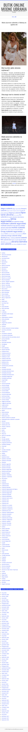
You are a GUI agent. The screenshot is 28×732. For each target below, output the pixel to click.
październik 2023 (6, 648)
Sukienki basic (5, 483)
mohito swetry (4, 229)
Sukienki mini (5, 503)
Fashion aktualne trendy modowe (10, 328)
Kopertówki (4, 380)
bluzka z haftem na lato (14, 79)
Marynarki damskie (6, 408)
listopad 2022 (5, 666)
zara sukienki (6, 244)
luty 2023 (4, 661)
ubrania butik (8, 242)
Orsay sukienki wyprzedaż (11, 231)
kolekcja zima (5, 362)
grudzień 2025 (5, 601)
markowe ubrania (6, 225)
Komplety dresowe (6, 373)
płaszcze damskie (6, 435)
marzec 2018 (5, 712)
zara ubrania (14, 244)
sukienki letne (18, 163)
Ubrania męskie (6, 568)
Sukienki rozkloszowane (8, 512)
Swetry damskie (6, 528)
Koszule (4, 381)
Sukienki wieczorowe (7, 517)
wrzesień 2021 (5, 691)
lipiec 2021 (4, 695)
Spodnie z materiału (7, 476)
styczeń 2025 (5, 621)
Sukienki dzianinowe (7, 491)
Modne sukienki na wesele (8, 417)
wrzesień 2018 (5, 702)
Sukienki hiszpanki (6, 494)
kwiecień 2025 (5, 616)
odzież (21, 229)
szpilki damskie (5, 544)
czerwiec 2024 (5, 634)
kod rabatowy (5, 347)
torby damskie (5, 553)
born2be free (5, 303)
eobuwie (4, 324)
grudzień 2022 (5, 664)
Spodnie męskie (6, 473)
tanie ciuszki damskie (17, 239)
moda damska (16, 225)
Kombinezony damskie (7, 365)
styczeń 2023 (5, 662)
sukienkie (18, 238)
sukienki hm (10, 163)
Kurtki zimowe (5, 399)
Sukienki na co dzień (7, 505)
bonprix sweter (10, 210)
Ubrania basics (5, 564)
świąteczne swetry (21, 244)
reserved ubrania (18, 233)
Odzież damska (5, 423)
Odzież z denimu (6, 426)
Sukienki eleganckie (7, 492)
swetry (3, 526)
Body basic (4, 301)
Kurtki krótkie (5, 390)
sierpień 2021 (5, 693)
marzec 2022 (5, 680)
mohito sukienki (6, 160)
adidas (3, 253)
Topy (3, 552)
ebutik (14, 183)
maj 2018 (4, 709)
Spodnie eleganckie (7, 469)
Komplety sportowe (6, 378)
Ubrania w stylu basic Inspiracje (10, 569)
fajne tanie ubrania (13, 213)
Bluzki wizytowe (6, 279)
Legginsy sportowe (6, 403)
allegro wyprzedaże (16, 208)
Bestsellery (4, 262)
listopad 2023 (5, 646)
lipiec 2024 (4, 632)
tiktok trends (5, 550)
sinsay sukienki (12, 236)
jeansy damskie (6, 339)
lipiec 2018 (4, 705)
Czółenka (4, 312)
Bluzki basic (5, 271)
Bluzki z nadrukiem (6, 287)
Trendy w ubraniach (7, 562)
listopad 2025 (5, 603)
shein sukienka (13, 161)
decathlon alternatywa (7, 313)
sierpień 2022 (5, 671)
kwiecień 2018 (5, 711)
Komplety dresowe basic (8, 374)
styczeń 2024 (5, 643)
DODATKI (4, 315)
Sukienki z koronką (6, 523)
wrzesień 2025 (5, 607)
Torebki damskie (6, 555)
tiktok (3, 548)
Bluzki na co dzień (6, 278)
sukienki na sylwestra (7, 509)
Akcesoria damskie (6, 254)
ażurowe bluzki (5, 258)
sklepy (3, 453)
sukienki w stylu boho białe (9, 81)
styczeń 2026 (5, 600)
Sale (3, 448)
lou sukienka (15, 221)
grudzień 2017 (5, 716)
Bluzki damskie (5, 272)
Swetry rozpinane (6, 535)
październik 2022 (6, 668)
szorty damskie (5, 539)
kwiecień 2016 (5, 720)
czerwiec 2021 (5, 696)
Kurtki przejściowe (6, 394)
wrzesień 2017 (5, 718)
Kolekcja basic (5, 351)
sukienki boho (7, 141)
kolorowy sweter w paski (5, 219)
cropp (3, 310)
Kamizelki (4, 340)
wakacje (4, 573)
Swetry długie (5, 530)
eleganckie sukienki (7, 322)
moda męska (5, 414)
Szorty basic (5, 537)
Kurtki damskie (5, 387)
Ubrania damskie (6, 566)
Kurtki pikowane (6, 392)
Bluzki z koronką (6, 285)
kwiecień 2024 (5, 637)
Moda (5, 73)
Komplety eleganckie (7, 376)
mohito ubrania (11, 229)
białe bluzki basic (14, 78)
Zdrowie (4, 582)
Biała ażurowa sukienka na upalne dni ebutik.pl (13, 148)
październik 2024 (6, 627)
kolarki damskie (6, 349)
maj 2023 (4, 655)
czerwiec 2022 (5, 675)
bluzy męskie (5, 294)
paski (3, 430)
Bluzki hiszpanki (6, 274)
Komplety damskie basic (8, 371)
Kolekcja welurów (6, 358)
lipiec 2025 (4, 610)
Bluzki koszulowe (6, 276)
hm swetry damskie (12, 217)
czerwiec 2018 (5, 707)
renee (6, 234)
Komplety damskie (6, 369)
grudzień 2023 (5, 644)
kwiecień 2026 (5, 594)
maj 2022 (4, 677)
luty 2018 (4, 714)
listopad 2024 (5, 625)
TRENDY (4, 559)
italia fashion (20, 217)
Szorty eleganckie (6, 541)
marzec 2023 (5, 659)
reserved (4, 446)
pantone (4, 428)
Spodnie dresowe (6, 467)
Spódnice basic (5, 457)
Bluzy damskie (5, 292)
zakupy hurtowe (6, 580)
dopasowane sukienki (7, 317)
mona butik (16, 229)
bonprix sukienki (6, 155)
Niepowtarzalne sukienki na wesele (10, 419)
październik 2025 (6, 605)
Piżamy (3, 432)
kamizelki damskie (6, 342)
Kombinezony (5, 364)
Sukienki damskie (6, 487)
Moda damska (5, 412)
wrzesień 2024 (5, 628)
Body (3, 299)
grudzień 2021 (5, 686)
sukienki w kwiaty (6, 516)
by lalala (22, 210)
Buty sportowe (5, 308)
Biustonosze (5, 267)
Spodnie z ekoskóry (6, 475)
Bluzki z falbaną (6, 283)
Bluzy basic (4, 288)
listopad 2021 (5, 687)
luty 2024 (4, 641)
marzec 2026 (5, 596)
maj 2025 (4, 614)
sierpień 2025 (5, 609)
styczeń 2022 (5, 684)
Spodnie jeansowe (6, 471)
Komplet (4, 367)
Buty (3, 305)
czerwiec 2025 (5, 612)
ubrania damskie (19, 241)
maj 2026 (4, 593)
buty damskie (5, 306)
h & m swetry (16, 215)
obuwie (4, 421)
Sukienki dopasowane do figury (9, 489)
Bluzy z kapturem (6, 297)
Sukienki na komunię (7, 507)
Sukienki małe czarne (7, 498)
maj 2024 (4, 635)
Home (3, 331)
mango (21, 221)
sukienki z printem (6, 525)
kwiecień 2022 (5, 678)
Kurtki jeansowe (6, 389)
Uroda (3, 571)
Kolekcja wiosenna (6, 360)
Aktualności (5, 256)
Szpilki (3, 543)
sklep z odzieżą (11, 237)
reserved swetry (11, 233)
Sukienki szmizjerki (6, 514)
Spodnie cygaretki (6, 464)
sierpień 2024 (5, 630)
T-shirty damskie (6, 546)
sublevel (4, 480)
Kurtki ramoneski (6, 398)
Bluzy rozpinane (6, 296)
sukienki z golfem (6, 521)
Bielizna (4, 263)
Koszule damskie (6, 383)
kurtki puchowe (6, 396)
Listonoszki (4, 407)
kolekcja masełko (6, 355)
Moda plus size (5, 415)
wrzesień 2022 (5, 669)
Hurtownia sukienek (7, 333)
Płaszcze (4, 433)
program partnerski (7, 442)
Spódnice (4, 455)
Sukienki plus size (6, 510)
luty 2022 (4, 682)
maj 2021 (4, 698)
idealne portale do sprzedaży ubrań (11, 337)
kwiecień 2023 (5, 657)
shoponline (4, 451)
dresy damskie (5, 319)
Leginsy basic (5, 405)
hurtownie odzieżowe (7, 335)
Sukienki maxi (5, 500)
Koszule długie (5, 385)
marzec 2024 (5, 639)
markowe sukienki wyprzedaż (16, 158)
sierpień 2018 (5, 703)
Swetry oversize (6, 534)
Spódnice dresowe (6, 460)
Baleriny (4, 260)
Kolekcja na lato (6, 356)
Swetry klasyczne (6, 532)
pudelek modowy (6, 444)
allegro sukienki (6, 208)
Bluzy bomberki (6, 290)
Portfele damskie (6, 441)
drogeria (4, 321)
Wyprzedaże (5, 577)
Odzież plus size (6, 424)
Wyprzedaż (4, 575)
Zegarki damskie (6, 584)
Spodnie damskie (6, 466)
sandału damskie (6, 449)
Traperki (4, 557)
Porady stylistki (5, 439)
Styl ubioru (4, 478)
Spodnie (4, 462)
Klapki (3, 346)
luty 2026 (4, 598)
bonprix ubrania (16, 210)
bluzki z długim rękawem (8, 281)
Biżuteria (4, 269)
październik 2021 (6, 689)
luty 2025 (4, 619)
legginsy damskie (6, 401)
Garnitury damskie (6, 330)
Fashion (4, 326)
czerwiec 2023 (5, 653)
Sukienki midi (5, 501)
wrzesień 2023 (5, 650)
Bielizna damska (6, 265)
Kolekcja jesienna (6, 353)
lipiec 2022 (4, 673)
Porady (3, 437)
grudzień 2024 (5, 623)
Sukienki (4, 482)
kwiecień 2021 (5, 700)
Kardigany (4, 344)
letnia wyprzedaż (12, 156)
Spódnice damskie (6, 458)
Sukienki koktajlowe (7, 496)
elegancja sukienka (17, 155)
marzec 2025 (5, 618)
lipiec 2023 (4, 652)
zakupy (3, 578)
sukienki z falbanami (7, 519)
